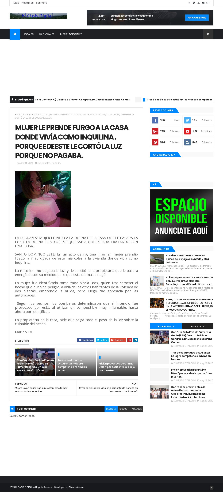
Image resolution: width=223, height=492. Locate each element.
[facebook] (189, 3)
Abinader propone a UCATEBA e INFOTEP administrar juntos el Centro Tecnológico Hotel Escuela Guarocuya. (189, 281)
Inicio (16, 3)
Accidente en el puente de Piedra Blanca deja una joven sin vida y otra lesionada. (187, 259)
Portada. (40, 114)
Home (18, 114)
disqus (123, 408)
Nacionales (47, 34)
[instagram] (203, 3)
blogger (111, 408)
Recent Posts (166, 326)
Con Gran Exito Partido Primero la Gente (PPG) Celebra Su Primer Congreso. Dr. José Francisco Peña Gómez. (35, 365)
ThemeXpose (76, 487)
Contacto (41, 3)
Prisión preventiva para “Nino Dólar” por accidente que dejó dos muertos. (117, 367)
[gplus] (208, 3)
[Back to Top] (211, 488)
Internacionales (71, 34)
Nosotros (27, 3)
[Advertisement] (111, 65)
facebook (136, 408)
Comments (197, 326)
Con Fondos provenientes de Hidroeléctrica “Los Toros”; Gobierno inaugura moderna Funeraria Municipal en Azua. (188, 392)
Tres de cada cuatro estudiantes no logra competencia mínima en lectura (72, 365)
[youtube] (199, 3)
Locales (28, 34)
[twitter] (194, 3)
